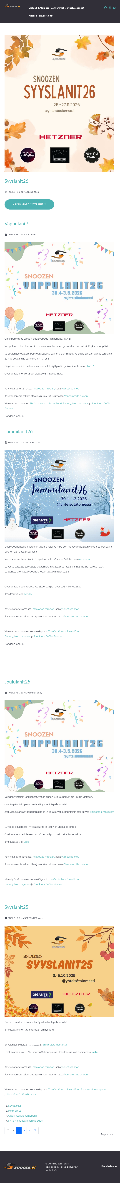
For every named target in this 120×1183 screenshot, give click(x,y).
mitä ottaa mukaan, (44, 388)
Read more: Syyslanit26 (30, 204)
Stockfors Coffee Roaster (48, 636)
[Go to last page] (35, 1130)
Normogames (80, 403)
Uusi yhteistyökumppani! (22, 1115)
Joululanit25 (17, 681)
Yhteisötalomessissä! (102, 811)
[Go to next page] (29, 1130)
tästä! (27, 841)
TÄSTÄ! (91, 366)
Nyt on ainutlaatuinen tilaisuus (25, 1120)
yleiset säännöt (70, 388)
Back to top (107, 1166)
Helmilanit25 (15, 1110)
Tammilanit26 (19, 431)
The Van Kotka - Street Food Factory (50, 403)
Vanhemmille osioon (76, 396)
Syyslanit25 (16, 907)
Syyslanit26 (16, 181)
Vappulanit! (16, 223)
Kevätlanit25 (15, 1105)
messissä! (84, 559)
